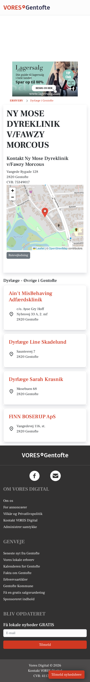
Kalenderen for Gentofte (21, 566)
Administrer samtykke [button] (20, 527)
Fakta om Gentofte (17, 573)
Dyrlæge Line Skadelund (37, 342)
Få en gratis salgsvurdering (24, 592)
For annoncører (15, 507)
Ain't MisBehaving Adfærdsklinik (30, 296)
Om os (8, 501)
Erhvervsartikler (15, 579)
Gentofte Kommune (18, 586)
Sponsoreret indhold (19, 599)
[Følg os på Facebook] (34, 476)
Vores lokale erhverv (18, 560)
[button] (45, 213)
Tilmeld (45, 645)
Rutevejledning (18, 255)
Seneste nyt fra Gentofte (21, 553)
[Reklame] (45, 79)
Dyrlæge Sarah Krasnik (36, 379)
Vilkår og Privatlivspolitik (22, 514)
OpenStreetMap (58, 248)
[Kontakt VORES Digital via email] (55, 476)
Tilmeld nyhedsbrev (66, 674)
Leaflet (40, 248)
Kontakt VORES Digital (20, 520)
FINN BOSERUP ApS (32, 416)
